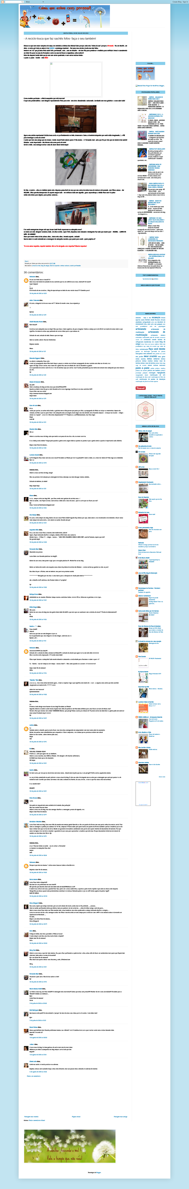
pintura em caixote (141, 370)
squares (156, 381)
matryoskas (139, 354)
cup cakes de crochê (149, 346)
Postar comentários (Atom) (37, 1120)
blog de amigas (45, 265)
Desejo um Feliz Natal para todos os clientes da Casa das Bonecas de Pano (156, 630)
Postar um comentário (33, 1076)
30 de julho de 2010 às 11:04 (38, 315)
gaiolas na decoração (143, 351)
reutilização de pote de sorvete (144, 381)
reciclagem (152, 373)
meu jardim (156, 354)
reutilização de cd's (157, 375)
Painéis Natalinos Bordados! (154, 614)
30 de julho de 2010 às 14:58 (38, 694)
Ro (30, 749)
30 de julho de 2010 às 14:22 (38, 600)
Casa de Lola (33, 405)
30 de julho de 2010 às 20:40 (38, 896)
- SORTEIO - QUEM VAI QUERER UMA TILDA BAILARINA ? (154, 203)
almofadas (139, 322)
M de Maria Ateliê (143, 558)
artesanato (141, 329)
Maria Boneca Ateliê (36, 989)
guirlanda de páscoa (158, 351)
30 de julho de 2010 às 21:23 (38, 967)
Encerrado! (152, 514)
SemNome (156, 279)
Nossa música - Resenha (155, 689)
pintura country (160, 368)
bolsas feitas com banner (147, 344)
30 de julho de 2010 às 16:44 (38, 815)
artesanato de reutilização (150, 333)
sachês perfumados (75, 265)
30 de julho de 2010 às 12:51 (38, 489)
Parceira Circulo (160, 320)
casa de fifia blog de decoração (147, 573)
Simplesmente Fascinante (145, 482)
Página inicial (76, 1117)
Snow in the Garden (154, 764)
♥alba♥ (32, 1044)
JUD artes (141, 467)
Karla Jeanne (34, 879)
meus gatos (161, 357)
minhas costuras (64, 265)
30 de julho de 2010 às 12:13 (38, 422)
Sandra (32, 770)
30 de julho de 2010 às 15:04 (38, 718)
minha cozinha (141, 359)
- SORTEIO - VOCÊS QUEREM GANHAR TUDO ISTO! (156, 132)
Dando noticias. (153, 749)
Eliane (31, 496)
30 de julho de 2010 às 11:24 (38, 398)
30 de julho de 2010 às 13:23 (38, 523)
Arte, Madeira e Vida (144, 732)
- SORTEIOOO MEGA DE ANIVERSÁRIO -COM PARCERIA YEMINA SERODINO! (154, 167)
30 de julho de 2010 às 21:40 (38, 982)
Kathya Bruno (34, 594)
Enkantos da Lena (143, 512)
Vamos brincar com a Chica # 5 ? (155, 705)
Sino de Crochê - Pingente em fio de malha (156, 720)
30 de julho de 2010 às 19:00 (38, 872)
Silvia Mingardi (34, 903)
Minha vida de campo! (145, 431)
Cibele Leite (33, 1061)
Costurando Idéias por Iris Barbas (148, 611)
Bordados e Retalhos (36, 822)
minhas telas (158, 363)
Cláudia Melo (33, 429)
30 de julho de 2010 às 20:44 (38, 924)
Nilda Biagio (33, 607)
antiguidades (147, 322)
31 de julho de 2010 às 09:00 (38, 1003)
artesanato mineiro (158, 335)
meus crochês (150, 356)
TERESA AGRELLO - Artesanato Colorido (150, 717)
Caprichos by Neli (143, 687)
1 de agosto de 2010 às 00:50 (38, 1038)
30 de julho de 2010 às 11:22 (38, 375)
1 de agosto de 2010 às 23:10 (38, 1055)
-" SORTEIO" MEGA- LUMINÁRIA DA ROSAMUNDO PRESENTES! (155, 239)
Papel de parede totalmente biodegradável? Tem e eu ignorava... (156, 600)
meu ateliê (162, 354)
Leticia (32, 725)
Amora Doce (142, 550)
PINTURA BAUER (149, 320)
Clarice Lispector (55, 265)
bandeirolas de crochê (151, 342)
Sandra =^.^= (33, 626)
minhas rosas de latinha (148, 363)
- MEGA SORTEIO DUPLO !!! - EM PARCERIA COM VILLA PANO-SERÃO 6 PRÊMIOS (156, 185)
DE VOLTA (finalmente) (155, 658)
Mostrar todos (162, 777)
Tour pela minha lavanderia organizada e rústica (156, 435)
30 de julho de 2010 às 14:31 (38, 641)
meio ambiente (147, 354)
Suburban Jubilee (143, 763)
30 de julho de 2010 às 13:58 (38, 587)
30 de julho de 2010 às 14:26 (38, 619)
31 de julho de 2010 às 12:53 (38, 1020)
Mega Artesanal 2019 (155, 674)
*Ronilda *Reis (34, 680)
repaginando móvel (142, 375)
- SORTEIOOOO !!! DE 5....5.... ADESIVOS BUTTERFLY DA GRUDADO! (156, 116)
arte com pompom (156, 324)
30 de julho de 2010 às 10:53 (38, 293)
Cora (31, 931)
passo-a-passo (142, 368)
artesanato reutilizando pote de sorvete (147, 337)
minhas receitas (147, 361)
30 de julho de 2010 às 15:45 (38, 742)
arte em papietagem (157, 326)
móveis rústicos (153, 365)
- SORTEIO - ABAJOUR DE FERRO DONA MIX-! (155, 98)
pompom (145, 373)
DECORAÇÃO (156, 317)
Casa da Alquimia (143, 497)
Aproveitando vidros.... (155, 484)
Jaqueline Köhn (34, 530)
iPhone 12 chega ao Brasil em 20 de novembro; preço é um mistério (148, 546)
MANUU (52, 48)
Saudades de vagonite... (144, 592)
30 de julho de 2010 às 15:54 (38, 791)
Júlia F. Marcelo (34, 300)
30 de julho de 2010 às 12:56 (38, 508)
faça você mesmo (157, 349)
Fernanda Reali (34, 549)
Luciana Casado (34, 455)
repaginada (161, 372)
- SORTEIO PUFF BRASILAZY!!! (156, 149)
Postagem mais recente (31, 1117)
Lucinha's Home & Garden (146, 702)
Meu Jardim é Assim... (144, 747)
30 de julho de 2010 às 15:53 (38, 763)
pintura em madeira (154, 370)
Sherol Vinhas (34, 1027)
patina (152, 368)
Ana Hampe (33, 515)
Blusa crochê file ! (154, 469)
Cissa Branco (33, 798)
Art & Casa (141, 452)
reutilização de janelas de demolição (152, 379)
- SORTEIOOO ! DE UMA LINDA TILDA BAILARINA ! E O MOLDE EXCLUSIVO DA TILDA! (156, 221)
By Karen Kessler (143, 672)
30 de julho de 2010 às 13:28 (38, 542)
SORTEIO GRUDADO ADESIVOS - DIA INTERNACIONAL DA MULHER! (156, 256)
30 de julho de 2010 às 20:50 (38, 943)
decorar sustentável (144, 596)
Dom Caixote (142, 656)
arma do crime (36, 265)
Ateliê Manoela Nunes (36, 322)
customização (144, 349)
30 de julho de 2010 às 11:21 (38, 351)
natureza (162, 365)
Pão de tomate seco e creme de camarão (149, 448)
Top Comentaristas (147, 279)
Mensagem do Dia (154, 643)
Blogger (98, 1172)
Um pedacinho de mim (144, 446)
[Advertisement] (76, 1096)
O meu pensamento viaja (145, 528)
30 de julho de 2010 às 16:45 (38, 836)
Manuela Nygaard (35, 358)
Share (26, 261)
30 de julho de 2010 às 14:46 (38, 673)
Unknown (32, 277)
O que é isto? (143, 804)
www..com (143, 782)
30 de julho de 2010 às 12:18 (38, 448)
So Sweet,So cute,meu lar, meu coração (149, 641)
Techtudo (141, 543)
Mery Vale (33, 950)
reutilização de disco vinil (143, 377)
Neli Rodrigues (34, 1010)
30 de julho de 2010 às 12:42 (38, 463)
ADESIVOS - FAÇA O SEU (143, 318)
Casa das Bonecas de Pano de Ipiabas (149, 626)
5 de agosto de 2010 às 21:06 (38, 1072)
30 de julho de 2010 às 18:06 (38, 855)
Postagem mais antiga (120, 1117)
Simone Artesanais (35, 382)
